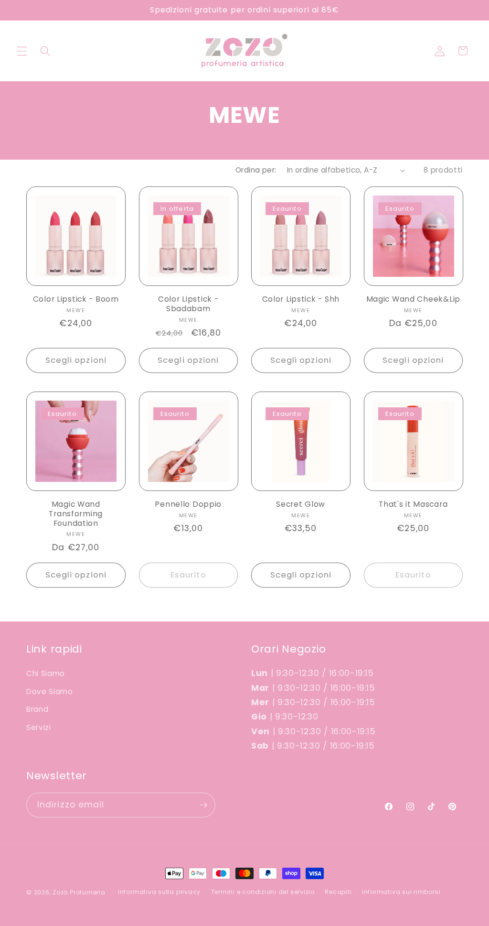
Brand (37, 709)
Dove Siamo (49, 691)
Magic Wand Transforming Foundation (76, 514)
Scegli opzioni (75, 360)
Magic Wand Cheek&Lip (413, 299)
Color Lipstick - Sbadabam (188, 304)
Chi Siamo (45, 673)
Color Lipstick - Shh (301, 299)
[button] (22, 50)
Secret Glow (300, 504)
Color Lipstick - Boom (76, 299)
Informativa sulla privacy (159, 892)
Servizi (38, 727)
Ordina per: (255, 170)
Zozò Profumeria (79, 892)
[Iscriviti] (203, 805)
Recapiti (338, 892)
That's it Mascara (413, 504)
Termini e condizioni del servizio (263, 892)
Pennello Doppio (188, 504)
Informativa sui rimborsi (401, 892)
